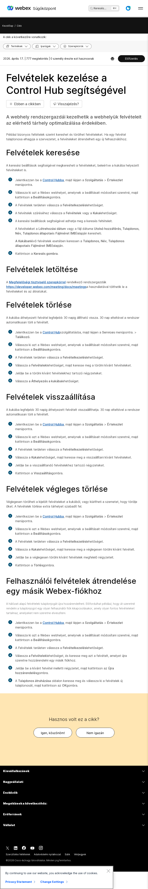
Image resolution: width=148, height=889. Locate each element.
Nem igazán (95, 733)
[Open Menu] (140, 8)
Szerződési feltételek (18, 854)
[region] (56, 877)
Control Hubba (53, 180)
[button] (128, 8)
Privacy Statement (18, 881)
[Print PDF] (112, 58)
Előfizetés (131, 58)
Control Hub (51, 332)
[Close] (108, 871)
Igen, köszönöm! (53, 733)
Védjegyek (80, 854)
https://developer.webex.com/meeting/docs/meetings (46, 287)
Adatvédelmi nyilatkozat (47, 854)
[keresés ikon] (91, 8)
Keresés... (100, 8)
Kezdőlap (7, 25)
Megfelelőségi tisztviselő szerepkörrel (37, 282)
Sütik (67, 854)
